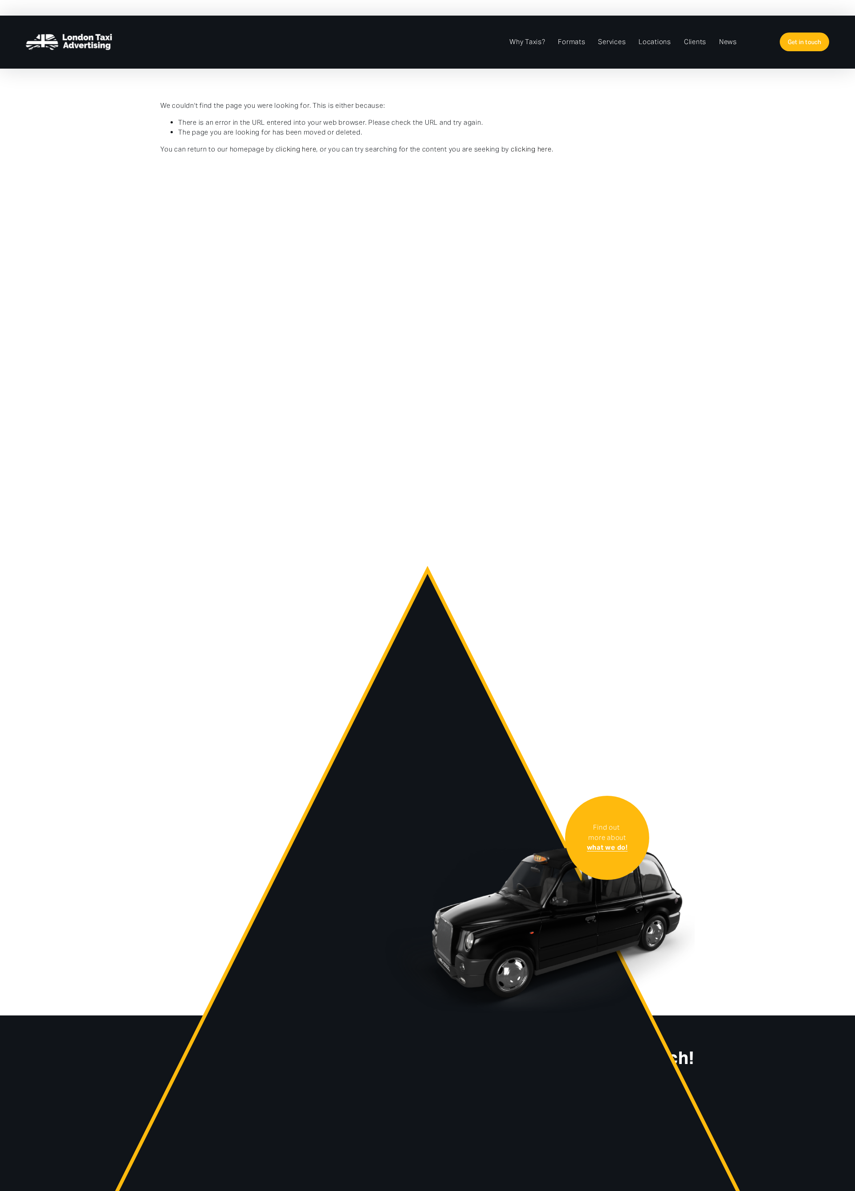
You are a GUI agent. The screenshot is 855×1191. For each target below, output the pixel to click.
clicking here (296, 149)
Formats (571, 41)
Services (612, 41)
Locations (655, 41)
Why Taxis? (527, 41)
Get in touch (805, 42)
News (728, 41)
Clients (695, 41)
